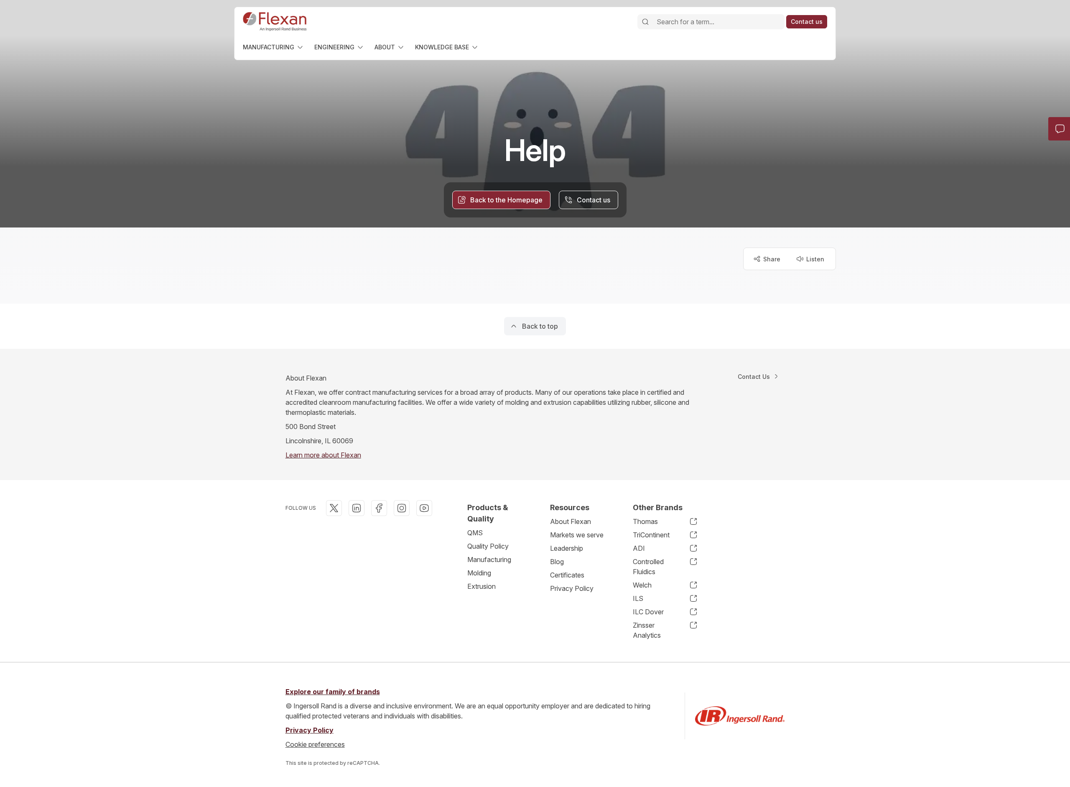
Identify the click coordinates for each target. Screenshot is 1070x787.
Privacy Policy (572, 588)
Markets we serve (577, 535)
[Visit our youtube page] (424, 508)
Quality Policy (488, 546)
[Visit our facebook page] (379, 508)
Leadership (566, 548)
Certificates (567, 575)
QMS (475, 533)
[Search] (645, 21)
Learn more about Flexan (323, 455)
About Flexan (570, 521)
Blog (557, 561)
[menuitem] (273, 47)
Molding (479, 573)
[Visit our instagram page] (402, 508)
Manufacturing (489, 559)
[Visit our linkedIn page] (356, 508)
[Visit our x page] (334, 508)
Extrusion (481, 586)
